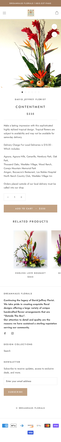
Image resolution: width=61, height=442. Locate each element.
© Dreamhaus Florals (30, 408)
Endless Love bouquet (30, 273)
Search (7, 351)
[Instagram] (12, 333)
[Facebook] (5, 333)
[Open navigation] (4, 13)
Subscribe (15, 391)
